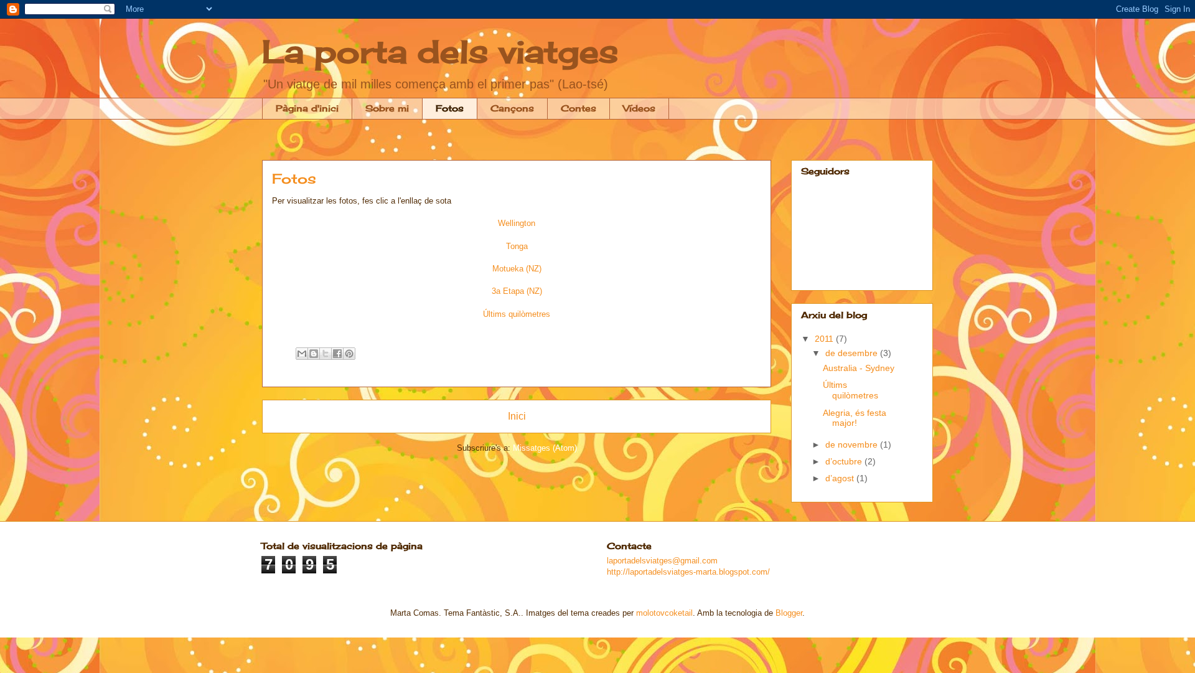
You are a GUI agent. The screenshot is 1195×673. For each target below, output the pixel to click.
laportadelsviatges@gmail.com (662, 560)
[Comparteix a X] (325, 353)
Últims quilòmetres (850, 390)
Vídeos (639, 108)
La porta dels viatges (440, 51)
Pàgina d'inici (307, 108)
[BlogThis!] (313, 353)
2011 (825, 339)
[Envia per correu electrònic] (302, 353)
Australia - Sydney (858, 368)
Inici (517, 416)
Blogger (789, 613)
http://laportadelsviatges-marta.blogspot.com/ (688, 572)
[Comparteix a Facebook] (337, 353)
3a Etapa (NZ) (517, 291)
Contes (578, 108)
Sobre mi (387, 108)
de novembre (852, 444)
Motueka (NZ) (516, 268)
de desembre (852, 353)
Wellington (516, 223)
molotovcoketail (664, 613)
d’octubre (845, 461)
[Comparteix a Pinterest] (349, 353)
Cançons (512, 108)
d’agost (840, 478)
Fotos (450, 108)
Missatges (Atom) (545, 448)
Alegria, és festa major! (854, 418)
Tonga (517, 246)
